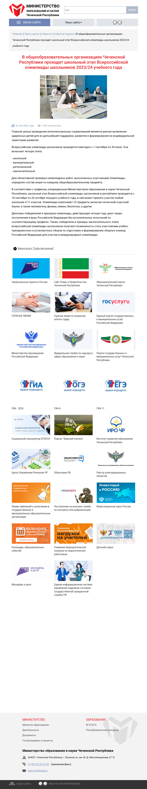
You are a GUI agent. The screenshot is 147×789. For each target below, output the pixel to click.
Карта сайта (24, 783)
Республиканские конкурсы (102, 730)
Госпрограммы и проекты (37, 740)
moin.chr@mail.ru (38, 770)
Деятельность (30, 730)
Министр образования (35, 725)
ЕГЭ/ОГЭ (91, 725)
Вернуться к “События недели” (36, 248)
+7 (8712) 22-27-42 (38, 764)
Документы (29, 735)
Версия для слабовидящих (64, 783)
